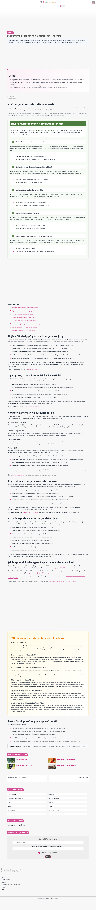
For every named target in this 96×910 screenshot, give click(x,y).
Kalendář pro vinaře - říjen (19, 475)
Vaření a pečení (12, 810)
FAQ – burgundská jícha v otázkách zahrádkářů (24, 327)
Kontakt (51, 814)
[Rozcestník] (93, 2)
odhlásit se (54, 852)
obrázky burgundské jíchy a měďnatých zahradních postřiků (60, 568)
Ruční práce (52, 794)
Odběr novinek (6, 879)
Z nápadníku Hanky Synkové (15, 798)
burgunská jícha (17, 825)
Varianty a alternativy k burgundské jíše (22, 314)
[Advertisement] (42, 18)
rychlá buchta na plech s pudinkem (17, 777)
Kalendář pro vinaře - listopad (31, 407)
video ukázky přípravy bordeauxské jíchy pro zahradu (63, 581)
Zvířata (51, 802)
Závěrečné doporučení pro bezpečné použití (23, 330)
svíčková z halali (83, 777)
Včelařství (10, 814)
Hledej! (62, 6)
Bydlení (10, 802)
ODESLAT (48, 856)
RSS (3, 889)
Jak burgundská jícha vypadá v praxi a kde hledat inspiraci (27, 324)
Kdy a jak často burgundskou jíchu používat (23, 317)
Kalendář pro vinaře (54, 798)
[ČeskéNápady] (48, 3)
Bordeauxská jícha (33, 369)
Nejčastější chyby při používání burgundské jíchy (25, 307)
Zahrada (10, 806)
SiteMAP (4, 887)
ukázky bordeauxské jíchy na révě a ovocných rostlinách (41, 573)
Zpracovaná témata (54, 810)
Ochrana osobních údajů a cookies (11, 884)
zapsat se (43, 852)
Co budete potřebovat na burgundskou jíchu (24, 320)
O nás (3, 877)
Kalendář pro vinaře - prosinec (31, 512)
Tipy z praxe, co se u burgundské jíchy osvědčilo (24, 311)
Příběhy (51, 806)
